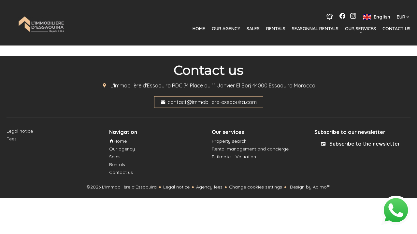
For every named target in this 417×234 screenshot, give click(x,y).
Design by (310, 187)
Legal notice (176, 187)
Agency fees (209, 187)
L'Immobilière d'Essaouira (140, 85)
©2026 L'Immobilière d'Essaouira (121, 187)
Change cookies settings (255, 187)
